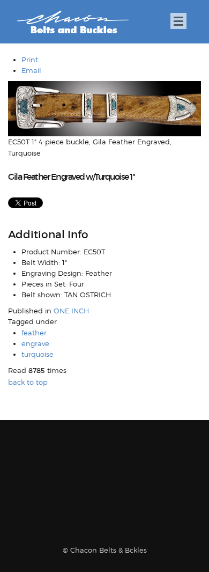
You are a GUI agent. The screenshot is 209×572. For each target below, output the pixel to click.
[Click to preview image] (104, 108)
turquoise (37, 354)
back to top (28, 382)
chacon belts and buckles (72, 22)
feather (34, 332)
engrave (35, 343)
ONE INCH (71, 310)
